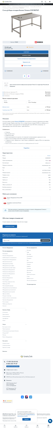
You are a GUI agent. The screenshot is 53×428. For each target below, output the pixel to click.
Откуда (5, 100)
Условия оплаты (6, 343)
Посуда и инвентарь (7, 296)
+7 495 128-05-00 (12, 362)
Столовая (29, 268)
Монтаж (4, 335)
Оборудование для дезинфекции (10, 288)
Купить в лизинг (27, 65)
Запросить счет (26, 62)
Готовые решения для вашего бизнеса (11, 331)
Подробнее (26, 148)
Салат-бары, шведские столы (9, 281)
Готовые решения (6, 316)
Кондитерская (30, 262)
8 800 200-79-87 (11, 364)
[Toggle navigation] (49, 1)
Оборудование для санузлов (9, 292)
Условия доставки (6, 345)
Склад (28, 276)
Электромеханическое (7, 261)
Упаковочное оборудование (9, 273)
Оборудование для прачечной (9, 290)
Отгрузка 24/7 (5, 333)
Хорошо (26, 419)
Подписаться (45, 240)
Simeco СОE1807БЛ (20, 121)
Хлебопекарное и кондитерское (9, 257)
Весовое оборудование (8, 277)
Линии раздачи (6, 279)
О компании (5, 312)
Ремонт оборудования (7, 337)
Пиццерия (29, 258)
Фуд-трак (29, 272)
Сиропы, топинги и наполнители (9, 298)
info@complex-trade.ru (11, 370)
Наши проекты (6, 314)
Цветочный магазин (31, 274)
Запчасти (4, 306)
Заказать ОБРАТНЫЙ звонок (13, 366)
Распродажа (5, 253)
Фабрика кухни (30, 278)
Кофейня (29, 266)
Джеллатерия (30, 270)
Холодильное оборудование (9, 269)
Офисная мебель (6, 294)
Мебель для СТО (6, 284)
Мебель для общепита (7, 304)
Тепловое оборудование (8, 255)
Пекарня (29, 264)
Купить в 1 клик (26, 55)
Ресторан (29, 250)
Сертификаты (5, 318)
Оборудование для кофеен (8, 265)
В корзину (26, 52)
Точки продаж (6, 302)
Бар (27, 260)
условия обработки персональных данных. (26, 415)
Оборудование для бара (8, 263)
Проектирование (6, 329)
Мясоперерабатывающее (8, 286)
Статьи (4, 320)
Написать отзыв (9, 226)
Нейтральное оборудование (9, 271)
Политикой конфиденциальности (35, 243)
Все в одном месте (7, 327)
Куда (29, 100)
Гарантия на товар (6, 347)
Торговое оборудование (8, 300)
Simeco (48, 155)
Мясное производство (32, 280)
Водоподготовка (6, 275)
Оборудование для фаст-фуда (9, 267)
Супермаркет (30, 256)
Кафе (28, 252)
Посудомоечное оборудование (9, 259)
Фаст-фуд (29, 254)
